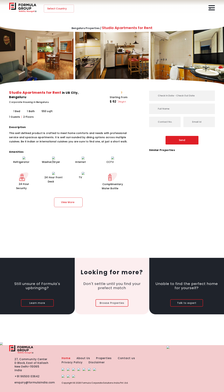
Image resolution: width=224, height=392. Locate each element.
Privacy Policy (72, 362)
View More (68, 202)
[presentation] (5, 57)
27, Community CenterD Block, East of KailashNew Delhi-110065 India (31, 364)
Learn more (37, 303)
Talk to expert (186, 303)
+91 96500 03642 (27, 376)
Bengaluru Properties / (86, 28)
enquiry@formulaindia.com (35, 382)
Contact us (126, 358)
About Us (83, 358)
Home (66, 358)
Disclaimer (97, 362)
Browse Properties (112, 303)
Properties (104, 358)
